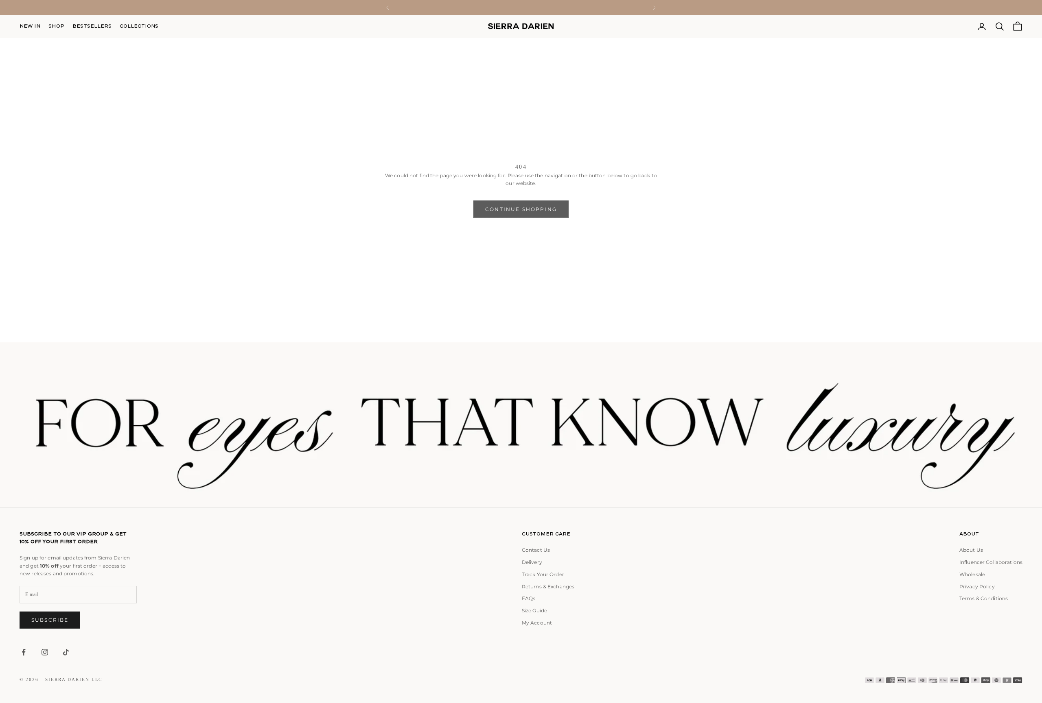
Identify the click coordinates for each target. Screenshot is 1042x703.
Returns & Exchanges (548, 586)
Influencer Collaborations (990, 562)
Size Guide (534, 610)
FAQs (528, 598)
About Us (971, 550)
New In (30, 26)
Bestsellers (92, 26)
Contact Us (536, 550)
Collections (139, 26)
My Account (537, 623)
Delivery (532, 562)
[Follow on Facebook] (24, 652)
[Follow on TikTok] (66, 652)
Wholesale (972, 574)
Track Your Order (543, 574)
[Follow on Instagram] (45, 652)
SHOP (56, 26)
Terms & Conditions (983, 598)
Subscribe (49, 620)
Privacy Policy (977, 586)
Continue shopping (521, 209)
